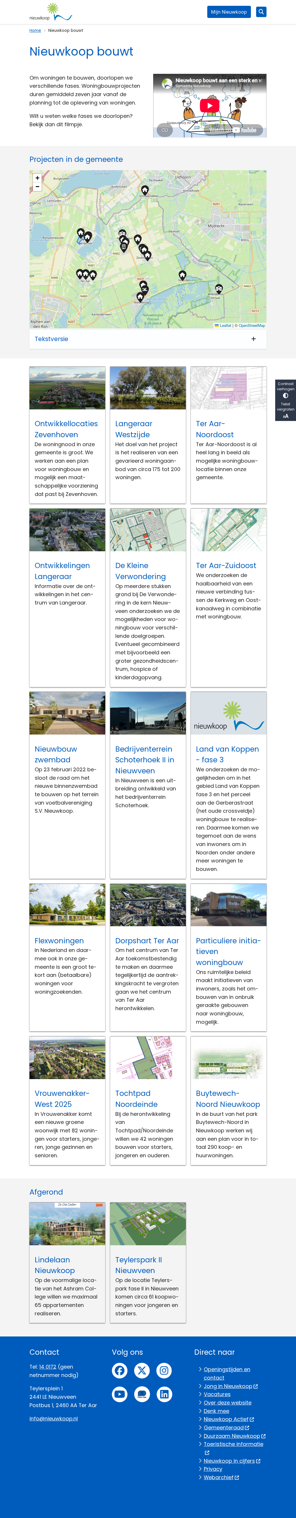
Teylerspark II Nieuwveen (138, 1265)
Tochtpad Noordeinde (136, 1098)
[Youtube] (119, 1394)
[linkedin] (164, 1394)
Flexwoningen (59, 941)
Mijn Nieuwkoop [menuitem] (229, 12)
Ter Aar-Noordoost (215, 429)
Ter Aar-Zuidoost (226, 566)
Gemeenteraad (224, 1427)
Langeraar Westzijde (133, 429)
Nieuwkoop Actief (226, 1419)
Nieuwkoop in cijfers (229, 1460)
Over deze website (227, 1402)
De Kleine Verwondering (140, 571)
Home (35, 30)
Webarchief (219, 1477)
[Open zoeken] (261, 12)
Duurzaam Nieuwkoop (232, 1436)
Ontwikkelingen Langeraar (62, 571)
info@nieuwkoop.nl (53, 1418)
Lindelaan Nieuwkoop (55, 1265)
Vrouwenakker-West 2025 (62, 1098)
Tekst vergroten (286, 407)
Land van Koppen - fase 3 (227, 754)
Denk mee (216, 1411)
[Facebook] (119, 1370)
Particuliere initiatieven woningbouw (228, 952)
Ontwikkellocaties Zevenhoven (66, 429)
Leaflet (225, 325)
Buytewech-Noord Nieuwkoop (228, 1098)
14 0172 (47, 1366)
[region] (147, 249)
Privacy (213, 1469)
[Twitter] (142, 1370)
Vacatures (217, 1394)
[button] (85, 275)
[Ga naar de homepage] (51, 12)
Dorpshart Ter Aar (147, 941)
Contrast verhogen (286, 386)
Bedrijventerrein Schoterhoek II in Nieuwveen (144, 760)
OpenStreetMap (252, 325)
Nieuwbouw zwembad (56, 754)
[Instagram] (164, 1370)
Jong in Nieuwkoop (228, 1386)
